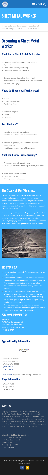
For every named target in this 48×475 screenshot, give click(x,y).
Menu (38, 4)
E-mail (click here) (8, 447)
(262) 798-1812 (9, 366)
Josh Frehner (7, 374)
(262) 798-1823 (9, 369)
